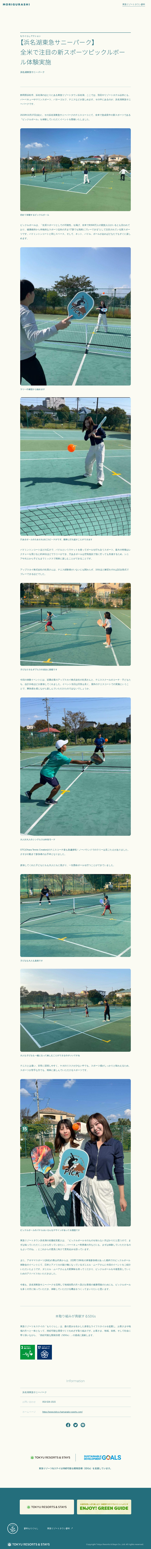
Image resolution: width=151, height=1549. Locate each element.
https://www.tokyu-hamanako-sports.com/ (62, 1412)
